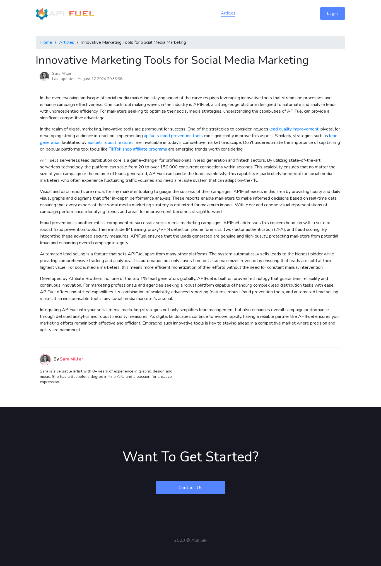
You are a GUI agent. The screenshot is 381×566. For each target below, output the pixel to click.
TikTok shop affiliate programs (138, 149)
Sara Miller (61, 73)
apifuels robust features (111, 142)
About (208, 13)
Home (190, 13)
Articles (228, 13)
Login (332, 13)
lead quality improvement (294, 129)
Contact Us (191, 488)
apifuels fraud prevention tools (173, 136)
